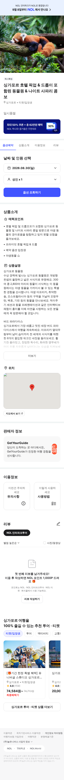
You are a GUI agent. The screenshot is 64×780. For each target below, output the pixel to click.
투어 (29, 633)
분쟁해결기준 (47, 736)
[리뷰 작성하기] (58, 524)
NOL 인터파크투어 (17, 532)
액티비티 (43, 633)
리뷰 (56, 145)
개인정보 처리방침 (54, 733)
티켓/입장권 (13, 633)
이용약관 (8, 733)
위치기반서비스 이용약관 (29, 733)
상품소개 (24, 145)
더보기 (32, 355)
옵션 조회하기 (32, 192)
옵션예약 (8, 145)
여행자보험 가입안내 (13, 736)
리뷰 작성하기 (32, 598)
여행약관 (32, 736)
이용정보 (40, 145)
